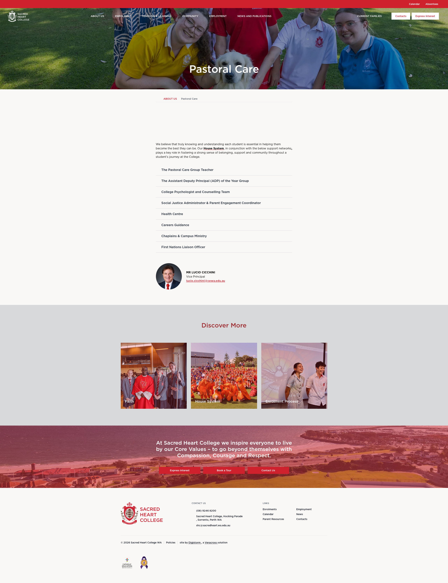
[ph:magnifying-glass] (346, 16)
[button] (157, 99)
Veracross (211, 542)
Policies (170, 542)
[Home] (15, 16)
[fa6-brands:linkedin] (23, 4)
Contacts (301, 519)
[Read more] (10, 4)
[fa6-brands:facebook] (10, 4)
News (299, 514)
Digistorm (194, 542)
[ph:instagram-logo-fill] (17, 4)
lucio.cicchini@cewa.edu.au (205, 281)
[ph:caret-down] (289, 170)
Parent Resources (273, 519)
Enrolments (270, 509)
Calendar (268, 514)
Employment (304, 509)
